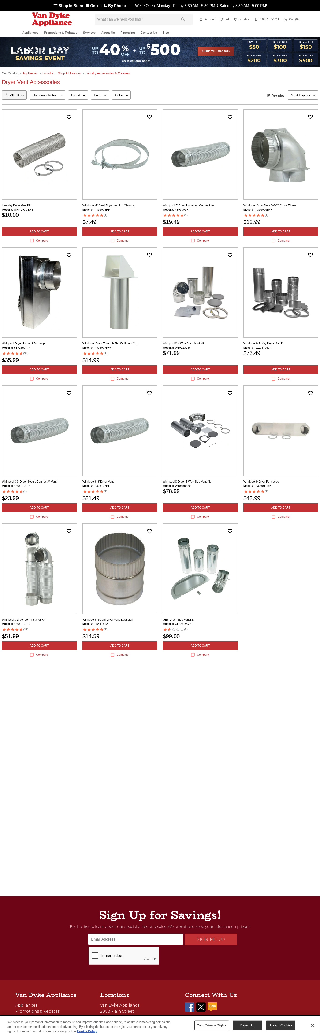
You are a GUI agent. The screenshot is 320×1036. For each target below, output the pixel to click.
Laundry (47, 73)
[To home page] (52, 19)
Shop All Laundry (69, 73)
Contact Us (149, 32)
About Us (108, 32)
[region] (160, 1025)
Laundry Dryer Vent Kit (16, 205)
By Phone (117, 6)
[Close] (312, 1025)
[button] (201, 19)
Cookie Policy (87, 1031)
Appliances (30, 32)
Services (89, 32)
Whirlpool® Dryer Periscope (261, 481)
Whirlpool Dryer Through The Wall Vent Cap (110, 343)
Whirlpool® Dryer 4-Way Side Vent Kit (187, 481)
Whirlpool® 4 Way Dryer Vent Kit (183, 343)
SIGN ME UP (211, 939)
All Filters (17, 95)
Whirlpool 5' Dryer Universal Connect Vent (189, 205)
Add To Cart (39, 231)
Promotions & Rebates (60, 32)
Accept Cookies (280, 1025)
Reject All (247, 1025)
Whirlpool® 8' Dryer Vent (98, 481)
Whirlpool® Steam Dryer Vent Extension (107, 619)
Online (96, 6)
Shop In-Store (71, 6)
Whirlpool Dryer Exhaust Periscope (24, 343)
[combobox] (47, 95)
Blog (166, 32)
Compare (42, 240)
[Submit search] (183, 19)
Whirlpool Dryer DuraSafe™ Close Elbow (269, 205)
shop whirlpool (216, 51)
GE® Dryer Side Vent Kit (178, 619)
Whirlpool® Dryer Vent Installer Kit (23, 619)
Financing (127, 32)
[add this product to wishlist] (69, 117)
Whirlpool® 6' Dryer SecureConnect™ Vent (29, 481)
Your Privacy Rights (211, 1025)
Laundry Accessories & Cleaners (108, 73)
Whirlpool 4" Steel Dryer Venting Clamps (108, 205)
